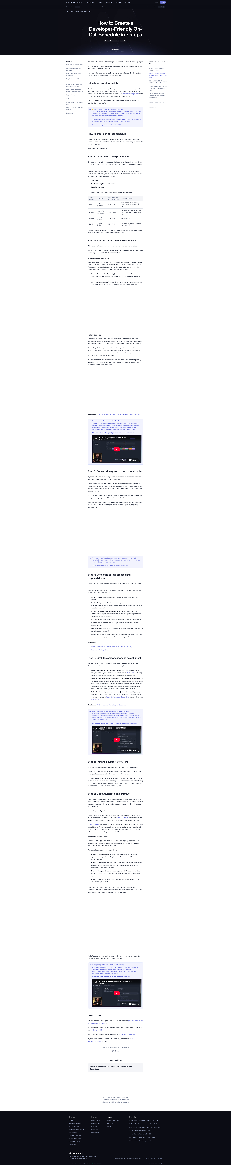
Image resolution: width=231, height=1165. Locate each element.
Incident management (75, 1138)
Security (109, 1126)
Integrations (94, 1129)
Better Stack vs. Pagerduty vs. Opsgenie (111, 705)
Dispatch (116, 697)
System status (98, 1163)
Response (94, 699)
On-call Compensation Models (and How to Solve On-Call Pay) (111, 646)
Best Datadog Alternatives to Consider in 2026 (143, 1123)
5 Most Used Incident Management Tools (141, 1141)
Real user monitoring (75, 1135)
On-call (123, 41)
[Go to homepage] (70, 2)
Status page (72, 1144)
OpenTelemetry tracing (75, 1123)
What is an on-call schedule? (74, 64)
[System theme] (161, 7)
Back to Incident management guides (80, 11)
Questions (85, 6)
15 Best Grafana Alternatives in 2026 (140, 1134)
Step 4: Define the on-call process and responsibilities (74, 90)
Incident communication (156, 102)
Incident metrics (93, 824)
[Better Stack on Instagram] (146, 1158)
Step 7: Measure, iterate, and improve (74, 108)
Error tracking (73, 1132)
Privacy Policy (81, 1163)
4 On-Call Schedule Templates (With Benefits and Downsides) (119, 414)
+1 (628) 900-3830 (119, 1158)
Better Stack (116, 425)
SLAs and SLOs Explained (99, 650)
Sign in (156, 2)
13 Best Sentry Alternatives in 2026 (139, 1130)
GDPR (88, 1163)
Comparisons (95, 6)
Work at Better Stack (113, 1120)
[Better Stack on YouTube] (161, 1158)
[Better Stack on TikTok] (149, 1158)
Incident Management (111, 41)
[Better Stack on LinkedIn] (152, 1158)
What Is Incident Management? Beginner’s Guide (158, 69)
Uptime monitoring (74, 1141)
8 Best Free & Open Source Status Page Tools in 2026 (145, 1127)
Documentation (152, 6)
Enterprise (94, 1126)
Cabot (108, 697)
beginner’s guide (97, 1030)
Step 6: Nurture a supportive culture (74, 103)
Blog (103, 6)
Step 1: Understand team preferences (73, 74)
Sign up (163, 2)
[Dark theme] (164, 7)
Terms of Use (72, 1163)
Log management (74, 1126)
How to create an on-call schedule (73, 69)
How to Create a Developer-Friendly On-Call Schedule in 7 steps (158, 75)
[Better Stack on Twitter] (155, 1158)
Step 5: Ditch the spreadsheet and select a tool (73, 97)
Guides (77, 6)
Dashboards (95, 1132)
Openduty (124, 697)
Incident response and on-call (157, 62)
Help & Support (95, 1120)
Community (69, 6)
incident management (131, 93)
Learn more (69, 113)
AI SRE (71, 1120)
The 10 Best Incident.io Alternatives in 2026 (142, 1137)
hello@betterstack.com (129, 1034)
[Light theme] (159, 7)
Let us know (125, 1047)
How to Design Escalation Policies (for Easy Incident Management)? (156, 95)
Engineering (110, 1123)
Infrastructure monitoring (76, 1129)
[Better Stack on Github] (158, 1158)
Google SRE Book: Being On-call (109, 124)
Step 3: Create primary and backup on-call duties (74, 85)
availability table (122, 817)
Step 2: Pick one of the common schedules (73, 80)
